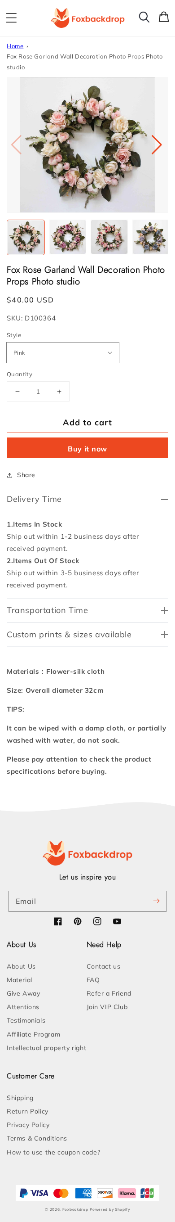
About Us (21, 966)
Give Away (23, 993)
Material (19, 980)
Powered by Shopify (110, 1209)
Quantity (19, 374)
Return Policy (27, 1111)
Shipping (20, 1098)
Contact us (104, 966)
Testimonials (26, 1020)
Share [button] (26, 475)
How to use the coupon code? (53, 1152)
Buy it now (87, 448)
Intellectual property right (46, 1048)
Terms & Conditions (37, 1138)
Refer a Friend (109, 993)
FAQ (93, 980)
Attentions (23, 1007)
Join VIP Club (107, 1007)
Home (15, 46)
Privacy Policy (28, 1125)
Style (14, 334)
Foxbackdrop (75, 1209)
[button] (11, 18)
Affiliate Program (33, 1034)
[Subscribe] (156, 901)
